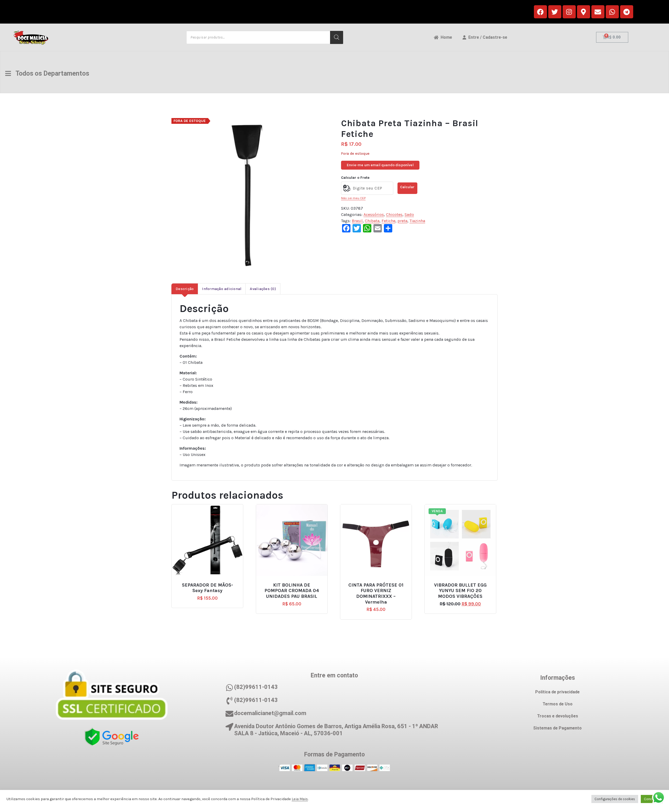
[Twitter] (554, 11)
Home (445, 37)
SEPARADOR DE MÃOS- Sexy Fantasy (207, 588)
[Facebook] (540, 11)
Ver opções (462, 583)
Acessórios (374, 214)
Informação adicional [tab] (221, 289)
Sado (409, 214)
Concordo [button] (651, 799)
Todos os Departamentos (50, 73)
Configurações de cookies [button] (615, 799)
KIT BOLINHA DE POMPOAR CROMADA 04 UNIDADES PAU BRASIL (291, 590)
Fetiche (388, 220)
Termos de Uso (558, 703)
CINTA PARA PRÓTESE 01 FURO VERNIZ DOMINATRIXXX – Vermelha (375, 593)
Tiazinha (417, 220)
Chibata (372, 220)
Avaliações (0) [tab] (263, 289)
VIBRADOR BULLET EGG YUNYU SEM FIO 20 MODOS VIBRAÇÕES (460, 590)
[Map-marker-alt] (583, 11)
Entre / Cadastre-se (486, 37)
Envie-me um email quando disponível (380, 165)
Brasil (357, 220)
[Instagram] (569, 11)
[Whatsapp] (612, 11)
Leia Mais (300, 799)
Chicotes (394, 214)
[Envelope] (597, 11)
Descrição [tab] (185, 289)
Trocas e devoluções (557, 716)
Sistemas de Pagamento (557, 728)
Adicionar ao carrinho (209, 583)
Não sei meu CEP (353, 198)
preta (402, 220)
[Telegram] (626, 11)
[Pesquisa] (336, 37)
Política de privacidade (557, 691)
